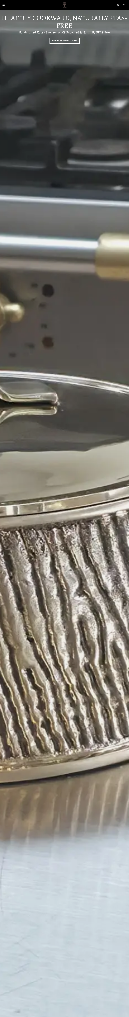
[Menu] (6, 5)
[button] (118, 5)
